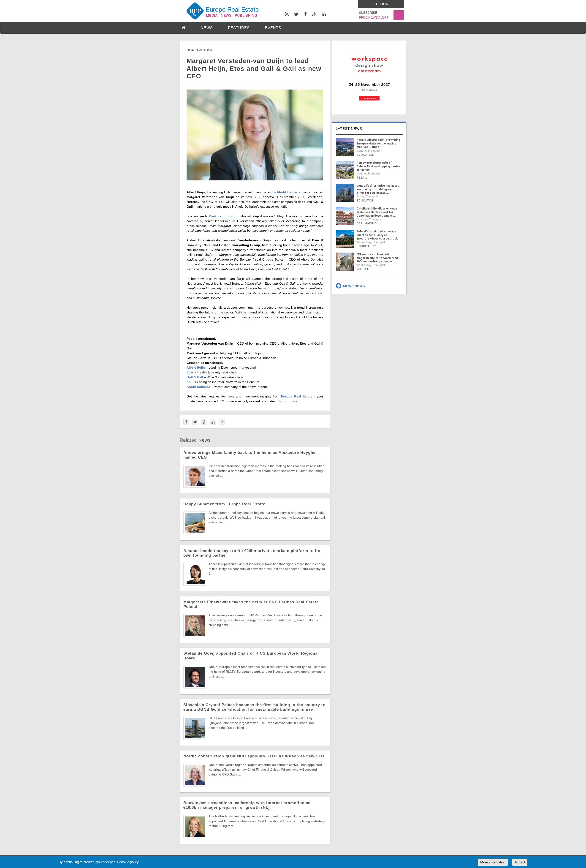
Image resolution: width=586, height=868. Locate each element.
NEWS (207, 28)
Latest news (349, 129)
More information (492, 862)
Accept (520, 862)
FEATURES (239, 28)
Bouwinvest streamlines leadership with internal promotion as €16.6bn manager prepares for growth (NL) (246, 805)
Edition (381, 4)
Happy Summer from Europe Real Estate (224, 504)
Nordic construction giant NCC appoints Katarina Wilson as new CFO (253, 756)
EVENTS (273, 28)
